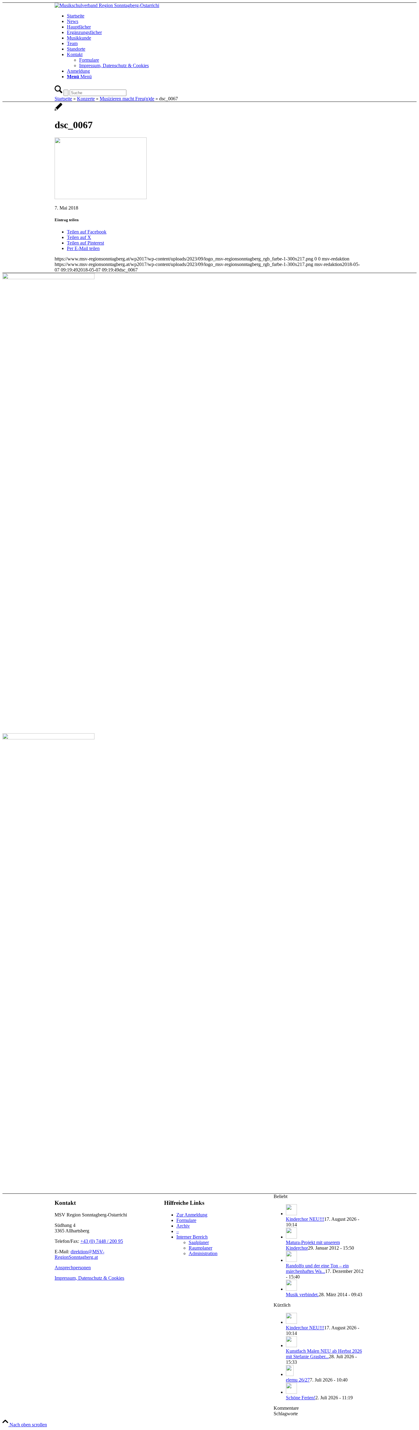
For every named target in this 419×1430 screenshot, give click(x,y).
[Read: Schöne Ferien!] (291, 1392)
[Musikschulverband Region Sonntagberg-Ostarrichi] (107, 5)
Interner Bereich (192, 1236)
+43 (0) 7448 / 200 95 (101, 1241)
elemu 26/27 (298, 1379)
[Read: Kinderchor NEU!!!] (291, 1213)
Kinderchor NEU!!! (305, 1219)
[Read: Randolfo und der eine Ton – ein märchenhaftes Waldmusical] (291, 1260)
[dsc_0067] (58, 110)
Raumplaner (200, 1248)
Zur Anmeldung (191, 1214)
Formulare (186, 1220)
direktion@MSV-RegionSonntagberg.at (79, 1254)
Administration (203, 1253)
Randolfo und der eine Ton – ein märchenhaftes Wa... (317, 1268)
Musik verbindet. (302, 1294)
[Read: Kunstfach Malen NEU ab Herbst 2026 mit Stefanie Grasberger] (291, 1345)
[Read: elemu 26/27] (290, 1374)
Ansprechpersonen (73, 1267)
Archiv (183, 1225)
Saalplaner (199, 1242)
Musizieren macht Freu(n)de (127, 98)
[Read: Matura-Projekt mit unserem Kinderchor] (291, 1236)
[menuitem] (215, 16)
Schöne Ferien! (300, 1397)
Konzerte (86, 98)
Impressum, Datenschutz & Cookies (89, 1278)
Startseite (63, 98)
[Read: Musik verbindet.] (291, 1289)
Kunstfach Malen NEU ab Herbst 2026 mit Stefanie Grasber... (324, 1353)
